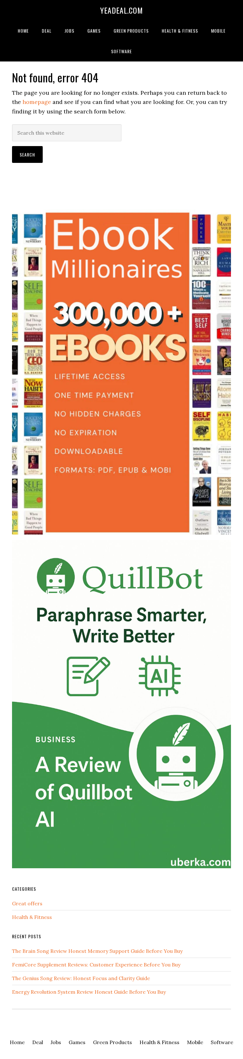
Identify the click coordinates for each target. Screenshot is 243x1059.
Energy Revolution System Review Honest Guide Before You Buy (89, 992)
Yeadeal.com (121, 10)
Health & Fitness (32, 917)
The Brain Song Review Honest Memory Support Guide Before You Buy (97, 951)
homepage (36, 102)
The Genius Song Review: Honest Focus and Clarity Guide (81, 978)
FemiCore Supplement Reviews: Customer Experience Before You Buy (96, 964)
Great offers (27, 903)
